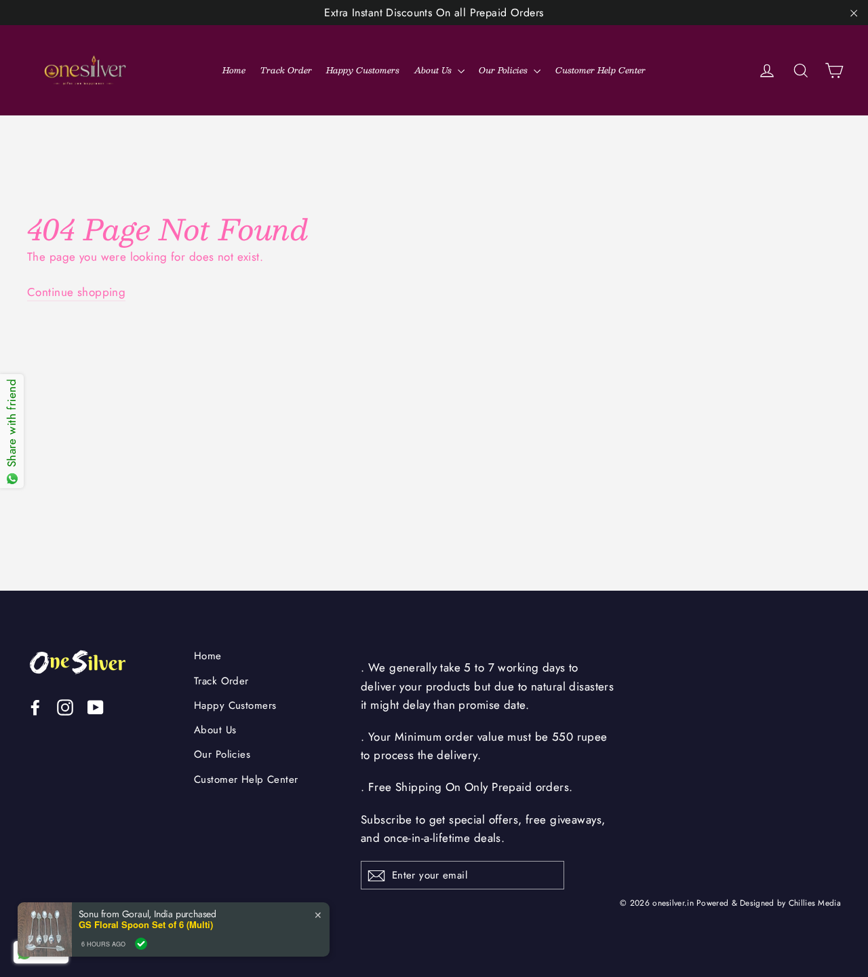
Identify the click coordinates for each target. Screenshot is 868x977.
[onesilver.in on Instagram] (65, 706)
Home (233, 70)
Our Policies (504, 70)
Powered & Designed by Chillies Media (768, 902)
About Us (434, 70)
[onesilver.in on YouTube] (95, 706)
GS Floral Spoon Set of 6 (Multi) (146, 924)
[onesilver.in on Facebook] (35, 706)
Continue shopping (76, 292)
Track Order (286, 70)
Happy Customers (362, 70)
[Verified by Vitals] (141, 944)
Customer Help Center (600, 70)
